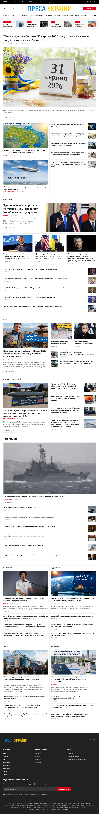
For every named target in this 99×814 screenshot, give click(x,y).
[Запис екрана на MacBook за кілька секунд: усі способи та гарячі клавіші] (90, 399)
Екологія (6, 155)
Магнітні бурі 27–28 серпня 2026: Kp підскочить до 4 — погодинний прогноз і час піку (73, 599)
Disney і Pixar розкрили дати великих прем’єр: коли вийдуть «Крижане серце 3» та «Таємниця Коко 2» (25, 617)
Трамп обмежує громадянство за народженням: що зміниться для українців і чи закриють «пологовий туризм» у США (77, 353)
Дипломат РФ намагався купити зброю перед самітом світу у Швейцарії (32, 26)
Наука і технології (9, 192)
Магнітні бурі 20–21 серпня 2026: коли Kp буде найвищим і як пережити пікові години (72, 625)
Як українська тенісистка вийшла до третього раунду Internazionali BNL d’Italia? (79, 26)
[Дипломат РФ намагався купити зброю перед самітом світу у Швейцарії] (44, 24)
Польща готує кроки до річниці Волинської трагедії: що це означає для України (32, 306)
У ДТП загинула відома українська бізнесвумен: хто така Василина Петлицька (72, 706)
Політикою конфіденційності (38, 794)
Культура (6, 603)
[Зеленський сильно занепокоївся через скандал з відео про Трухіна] (92, 519)
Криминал (54, 684)
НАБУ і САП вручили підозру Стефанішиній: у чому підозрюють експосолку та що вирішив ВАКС (69, 715)
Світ (31, 15)
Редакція (92, 2)
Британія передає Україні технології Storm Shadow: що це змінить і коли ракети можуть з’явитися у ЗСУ (25, 413)
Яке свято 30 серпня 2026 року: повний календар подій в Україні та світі (33, 2)
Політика (39, 15)
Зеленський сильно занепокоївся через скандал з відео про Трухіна (28, 517)
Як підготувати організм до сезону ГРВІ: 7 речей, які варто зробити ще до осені (72, 634)
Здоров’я (65, 15)
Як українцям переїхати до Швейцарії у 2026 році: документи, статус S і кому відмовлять (76, 362)
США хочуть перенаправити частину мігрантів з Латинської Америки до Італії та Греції (56, 26)
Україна (24, 15)
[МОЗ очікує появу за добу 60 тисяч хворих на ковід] (92, 509)
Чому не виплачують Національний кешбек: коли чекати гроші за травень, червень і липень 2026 (68, 164)
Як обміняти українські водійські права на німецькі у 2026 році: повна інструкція (60, 342)
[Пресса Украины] (49, 8)
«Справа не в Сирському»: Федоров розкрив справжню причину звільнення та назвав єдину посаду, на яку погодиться (81, 257)
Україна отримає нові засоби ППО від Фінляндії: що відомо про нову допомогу (68, 144)
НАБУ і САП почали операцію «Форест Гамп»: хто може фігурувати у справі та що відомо (71, 698)
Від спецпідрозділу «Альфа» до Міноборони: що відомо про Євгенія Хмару (30, 269)
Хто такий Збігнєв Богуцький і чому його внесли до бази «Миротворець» (30, 297)
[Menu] (95, 15)
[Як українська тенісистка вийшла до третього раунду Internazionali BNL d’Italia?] (92, 24)
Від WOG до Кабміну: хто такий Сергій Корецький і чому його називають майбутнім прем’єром (38, 288)
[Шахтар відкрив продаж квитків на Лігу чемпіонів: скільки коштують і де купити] (25, 662)
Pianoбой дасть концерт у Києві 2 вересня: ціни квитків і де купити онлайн (23, 599)
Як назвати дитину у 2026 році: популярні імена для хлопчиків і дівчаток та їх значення (68, 154)
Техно (71, 15)
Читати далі (9, 117)
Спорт (77, 15)
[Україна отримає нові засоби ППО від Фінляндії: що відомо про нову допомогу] (92, 145)
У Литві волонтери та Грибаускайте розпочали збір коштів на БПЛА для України (8, 26)
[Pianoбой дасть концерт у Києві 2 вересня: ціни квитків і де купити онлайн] (25, 583)
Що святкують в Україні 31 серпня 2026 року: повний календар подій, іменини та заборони (47, 38)
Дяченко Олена (15, 44)
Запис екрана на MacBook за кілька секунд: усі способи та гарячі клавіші (65, 398)
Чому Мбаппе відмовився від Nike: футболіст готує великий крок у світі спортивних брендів (25, 715)
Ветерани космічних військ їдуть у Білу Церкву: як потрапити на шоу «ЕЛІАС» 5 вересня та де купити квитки (24, 626)
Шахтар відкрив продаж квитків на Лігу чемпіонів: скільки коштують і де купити (21, 678)
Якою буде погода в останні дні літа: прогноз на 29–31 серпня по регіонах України (24, 151)
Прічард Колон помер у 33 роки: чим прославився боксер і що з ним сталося (24, 697)
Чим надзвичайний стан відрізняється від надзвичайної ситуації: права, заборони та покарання (70, 679)
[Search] (92, 15)
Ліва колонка (7, 499)
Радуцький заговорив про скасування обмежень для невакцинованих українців (33, 555)
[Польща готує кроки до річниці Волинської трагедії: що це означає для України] (92, 308)
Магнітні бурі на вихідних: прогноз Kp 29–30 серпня (67, 125)
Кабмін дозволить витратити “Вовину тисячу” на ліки (23, 545)
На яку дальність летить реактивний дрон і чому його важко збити (24, 188)
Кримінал (57, 15)
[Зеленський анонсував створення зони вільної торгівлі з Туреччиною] (92, 528)
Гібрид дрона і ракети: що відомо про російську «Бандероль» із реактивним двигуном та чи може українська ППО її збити (65, 423)
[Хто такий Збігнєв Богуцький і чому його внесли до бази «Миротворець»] (92, 299)
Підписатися (89, 8)
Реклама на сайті (84, 2)
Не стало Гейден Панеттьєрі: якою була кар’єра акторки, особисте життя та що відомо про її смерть (83, 342)
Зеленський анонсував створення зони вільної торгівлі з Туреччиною (29, 526)
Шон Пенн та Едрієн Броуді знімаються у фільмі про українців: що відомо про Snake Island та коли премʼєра (23, 634)
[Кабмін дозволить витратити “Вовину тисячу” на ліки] (92, 547)
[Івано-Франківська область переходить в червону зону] (92, 538)
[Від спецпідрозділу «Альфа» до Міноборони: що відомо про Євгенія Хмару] (92, 271)
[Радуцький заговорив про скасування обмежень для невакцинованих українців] (92, 557)
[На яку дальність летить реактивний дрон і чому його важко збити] (25, 172)
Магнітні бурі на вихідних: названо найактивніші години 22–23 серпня (72, 617)
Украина (6, 44)
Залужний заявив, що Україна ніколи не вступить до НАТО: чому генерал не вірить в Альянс (17, 256)
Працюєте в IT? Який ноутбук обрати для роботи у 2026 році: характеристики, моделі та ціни (64, 386)
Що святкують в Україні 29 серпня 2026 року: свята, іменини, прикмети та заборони (67, 135)
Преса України (85, 803)
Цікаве (83, 15)
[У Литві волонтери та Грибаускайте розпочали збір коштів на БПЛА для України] (20, 24)
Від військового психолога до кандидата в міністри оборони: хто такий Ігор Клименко (35, 278)
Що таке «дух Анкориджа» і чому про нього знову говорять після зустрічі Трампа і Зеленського (49, 256)
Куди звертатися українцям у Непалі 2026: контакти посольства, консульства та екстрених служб (24, 354)
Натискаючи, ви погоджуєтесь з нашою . (26, 794)
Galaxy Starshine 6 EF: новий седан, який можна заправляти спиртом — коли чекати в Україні (65, 410)
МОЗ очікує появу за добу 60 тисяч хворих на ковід (22, 507)
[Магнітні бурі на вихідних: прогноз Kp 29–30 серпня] (92, 126)
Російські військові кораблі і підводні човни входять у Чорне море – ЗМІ (34, 496)
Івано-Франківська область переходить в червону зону (23, 536)
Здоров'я (54, 603)
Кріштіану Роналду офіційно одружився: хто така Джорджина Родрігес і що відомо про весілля (21, 706)
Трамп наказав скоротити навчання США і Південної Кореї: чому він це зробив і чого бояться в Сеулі (20, 208)
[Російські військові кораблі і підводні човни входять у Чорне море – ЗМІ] (49, 468)
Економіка (48, 15)
